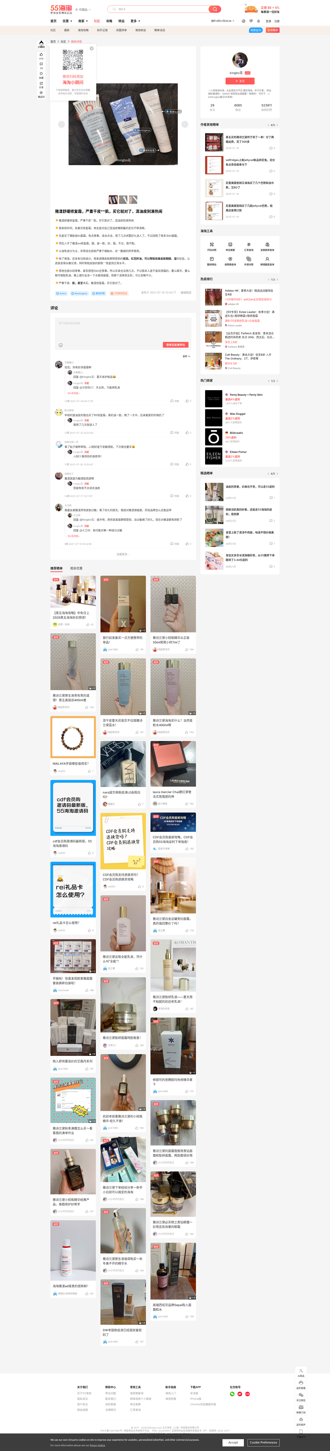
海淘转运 (140, 30)
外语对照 (248, 264)
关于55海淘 (84, 1393)
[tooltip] (73, 72)
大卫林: (77, 515)
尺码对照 (211, 250)
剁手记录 (102, 30)
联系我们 (110, 1398)
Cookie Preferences (263, 1443)
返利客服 (110, 1404)
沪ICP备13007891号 (111, 1430)
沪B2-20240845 (161, 1430)
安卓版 (194, 1393)
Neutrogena (143, 130)
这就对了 (69, 473)
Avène (63, 293)
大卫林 (68, 505)
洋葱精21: (78, 372)
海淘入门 (170, 1393)
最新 (67, 30)
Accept (233, 1443)
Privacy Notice (97, 1445)
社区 (53, 30)
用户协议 (82, 1404)
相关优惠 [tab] (76, 568)
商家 (81, 21)
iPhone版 (195, 1398)
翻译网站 (211, 264)
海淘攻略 (83, 30)
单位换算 (230, 250)
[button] (83, 9)
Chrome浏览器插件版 (203, 1404)
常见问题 (110, 1393)
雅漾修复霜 (148, 150)
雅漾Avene (175, 111)
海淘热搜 (170, 1398)
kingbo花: (78, 383)
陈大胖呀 (69, 410)
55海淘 (61, 9)
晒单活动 (159, 30)
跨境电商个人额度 (140, 1398)
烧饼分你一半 (71, 442)
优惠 (66, 21)
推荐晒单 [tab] (56, 568)
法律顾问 (110, 1409)
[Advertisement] (240, 605)
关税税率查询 (267, 250)
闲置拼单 (121, 30)
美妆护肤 (100, 293)
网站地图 (82, 1409)
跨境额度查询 (267, 264)
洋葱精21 (69, 362)
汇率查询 (248, 250)
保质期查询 (230, 264)
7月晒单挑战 (120, 293)
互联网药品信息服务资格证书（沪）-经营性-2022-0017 (201, 1430)
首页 (53, 41)
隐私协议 (82, 1398)
